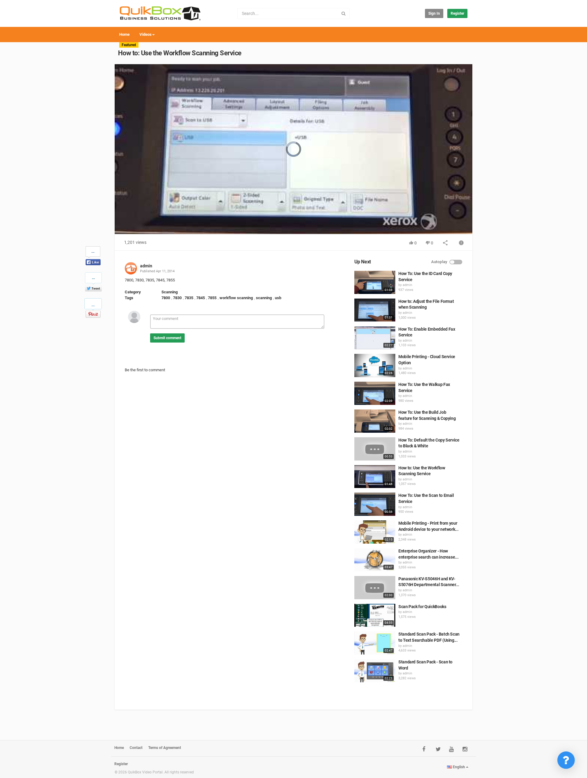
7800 (165, 297)
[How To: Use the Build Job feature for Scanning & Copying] (374, 421)
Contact (136, 748)
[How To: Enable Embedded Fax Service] (374, 338)
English (459, 767)
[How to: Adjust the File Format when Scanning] (374, 310)
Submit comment (167, 338)
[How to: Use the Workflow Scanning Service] (374, 476)
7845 (200, 297)
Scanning (169, 292)
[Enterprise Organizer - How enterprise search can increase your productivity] (374, 559)
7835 (189, 297)
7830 (177, 297)
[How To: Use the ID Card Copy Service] (374, 282)
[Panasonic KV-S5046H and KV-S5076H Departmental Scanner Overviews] (374, 587)
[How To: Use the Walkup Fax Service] (374, 393)
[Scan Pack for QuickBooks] (374, 615)
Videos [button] (145, 34)
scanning (264, 297)
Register (457, 13)
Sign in (434, 13)
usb (278, 297)
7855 (212, 297)
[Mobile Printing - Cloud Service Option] (374, 365)
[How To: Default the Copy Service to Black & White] (374, 449)
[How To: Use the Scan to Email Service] (374, 504)
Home (124, 34)
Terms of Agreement (164, 748)
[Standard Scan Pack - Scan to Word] (374, 670)
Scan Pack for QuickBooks (422, 606)
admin (146, 265)
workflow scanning (236, 297)
